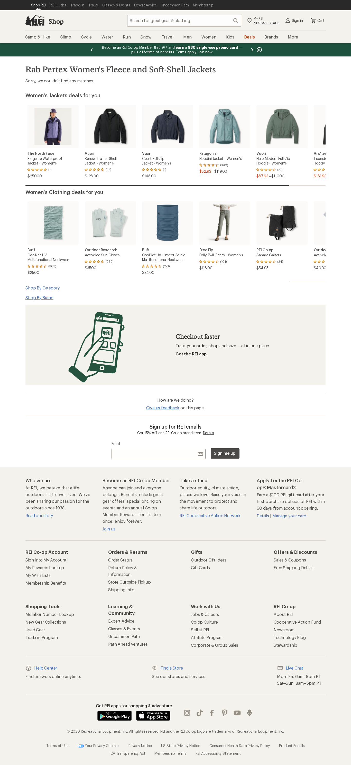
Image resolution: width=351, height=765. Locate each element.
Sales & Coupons (290, 559)
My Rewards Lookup (44, 567)
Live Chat (294, 667)
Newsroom (284, 629)
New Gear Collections (45, 621)
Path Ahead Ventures (128, 644)
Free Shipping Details (293, 567)
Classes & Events (124, 628)
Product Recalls (292, 745)
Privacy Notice (140, 745)
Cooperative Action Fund (297, 621)
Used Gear (35, 629)
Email (116, 443)
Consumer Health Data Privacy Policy (239, 745)
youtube (237, 713)
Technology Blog (290, 637)
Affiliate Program (207, 637)
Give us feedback (162, 407)
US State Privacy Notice (180, 745)
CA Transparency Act (127, 753)
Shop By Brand (39, 297)
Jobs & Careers (205, 614)
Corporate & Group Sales (214, 645)
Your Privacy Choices (101, 745)
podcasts (249, 713)
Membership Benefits (45, 582)
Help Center (45, 667)
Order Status (120, 559)
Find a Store (172, 667)
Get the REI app (191, 353)
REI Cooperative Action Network (210, 515)
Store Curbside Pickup (129, 581)
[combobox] (184, 20)
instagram (187, 713)
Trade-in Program (41, 637)
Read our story (39, 515)
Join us (109, 528)
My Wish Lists (38, 575)
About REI (283, 614)
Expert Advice (121, 620)
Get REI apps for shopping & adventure (134, 705)
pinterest (224, 713)
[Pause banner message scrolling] (258, 49)
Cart (321, 20)
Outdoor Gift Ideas (208, 559)
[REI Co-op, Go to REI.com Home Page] (34, 20)
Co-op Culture (204, 621)
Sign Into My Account (46, 559)
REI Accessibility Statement (218, 753)
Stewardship (285, 645)
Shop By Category (42, 287)
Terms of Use (57, 745)
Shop (56, 21)
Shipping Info (121, 589)
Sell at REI (200, 629)
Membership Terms (170, 753)
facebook (212, 713)
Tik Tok (200, 713)
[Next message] (252, 49)
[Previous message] (92, 49)
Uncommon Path (124, 636)
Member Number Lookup (49, 614)
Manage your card (289, 515)
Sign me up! (225, 453)
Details (208, 433)
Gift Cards (200, 567)
